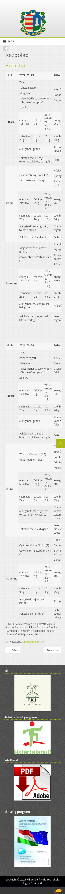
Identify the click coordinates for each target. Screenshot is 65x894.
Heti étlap (15, 65)
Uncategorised (30, 642)
